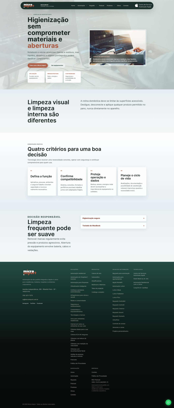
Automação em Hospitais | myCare (79, 278)
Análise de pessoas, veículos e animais (77, 355)
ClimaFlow (116, 320)
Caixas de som (96, 273)
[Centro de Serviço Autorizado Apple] (142, 6)
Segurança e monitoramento (75, 305)
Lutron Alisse (117, 290)
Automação (81, 5)
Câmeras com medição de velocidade (79, 344)
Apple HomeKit (117, 282)
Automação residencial (78, 273)
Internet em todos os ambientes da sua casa (78, 325)
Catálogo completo (98, 292)
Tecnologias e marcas (78, 315)
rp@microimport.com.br (30, 299)
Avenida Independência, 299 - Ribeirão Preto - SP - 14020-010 (39, 290)
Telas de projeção (97, 288)
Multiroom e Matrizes (98, 284)
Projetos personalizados (120, 331)
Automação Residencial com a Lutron (141, 283)
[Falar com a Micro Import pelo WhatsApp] (168, 402)
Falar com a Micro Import (38, 65)
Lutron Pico (116, 297)
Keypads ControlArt (119, 301)
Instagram (26, 303)
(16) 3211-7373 (28, 295)
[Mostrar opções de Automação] (86, 5)
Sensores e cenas (118, 327)
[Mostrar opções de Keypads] (96, 5)
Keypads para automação (121, 273)
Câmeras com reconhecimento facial (78, 350)
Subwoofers (95, 277)
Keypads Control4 (118, 305)
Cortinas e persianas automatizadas (77, 291)
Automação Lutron (119, 286)
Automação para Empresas (79, 282)
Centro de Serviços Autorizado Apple (140, 274)
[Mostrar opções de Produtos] (114, 5)
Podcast (101, 5)
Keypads (92, 5)
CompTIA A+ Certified (141, 288)
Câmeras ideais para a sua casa (79, 330)
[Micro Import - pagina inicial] (30, 272)
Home (73, 5)
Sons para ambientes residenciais (77, 319)
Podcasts (74, 359)
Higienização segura (91, 218)
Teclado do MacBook (91, 226)
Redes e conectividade (78, 300)
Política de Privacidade (78, 363)
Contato (125, 5)
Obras (119, 5)
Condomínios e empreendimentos (76, 310)
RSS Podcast (96, 380)
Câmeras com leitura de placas (78, 339)
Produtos (110, 5)
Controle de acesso (119, 323)
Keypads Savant (118, 312)
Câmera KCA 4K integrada (79, 334)
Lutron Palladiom (118, 294)
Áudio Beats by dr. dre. (141, 279)
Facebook (40, 303)
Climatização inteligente (78, 286)
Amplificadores (96, 281)
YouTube (32, 303)
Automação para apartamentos (118, 278)
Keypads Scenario (118, 316)
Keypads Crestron (118, 308)
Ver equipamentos (57, 65)
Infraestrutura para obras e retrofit (79, 296)
